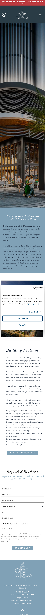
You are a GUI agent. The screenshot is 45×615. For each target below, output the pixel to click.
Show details (34, 312)
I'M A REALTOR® (8, 528)
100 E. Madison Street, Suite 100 (22, 595)
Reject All (22, 325)
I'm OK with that (22, 318)
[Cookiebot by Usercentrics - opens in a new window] (33, 288)
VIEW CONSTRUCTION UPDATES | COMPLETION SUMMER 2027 (22, 2)
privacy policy (33, 304)
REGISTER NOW (22, 548)
